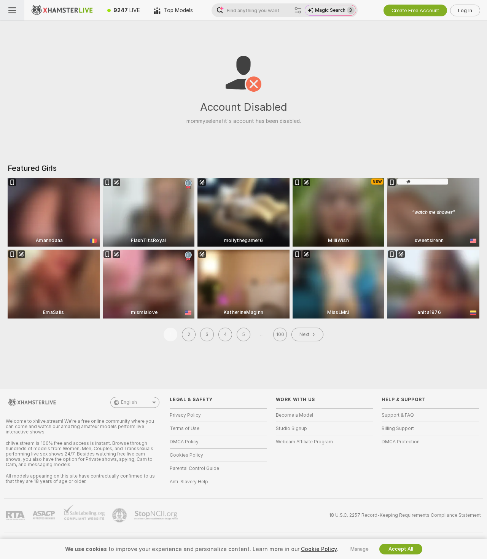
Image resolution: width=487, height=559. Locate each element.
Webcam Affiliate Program (304, 441)
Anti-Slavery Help (189, 481)
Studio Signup (291, 428)
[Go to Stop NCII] (156, 515)
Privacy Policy (185, 415)
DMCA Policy (184, 441)
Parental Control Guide (194, 468)
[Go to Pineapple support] (120, 515)
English (129, 402)
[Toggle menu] (12, 10)
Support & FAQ (398, 415)
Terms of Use (184, 428)
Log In (465, 10)
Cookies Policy (186, 455)
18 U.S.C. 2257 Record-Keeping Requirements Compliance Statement (405, 515)
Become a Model (294, 415)
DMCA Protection (401, 441)
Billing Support (398, 428)
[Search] (298, 10)
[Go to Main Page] (62, 10)
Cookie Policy (319, 549)
